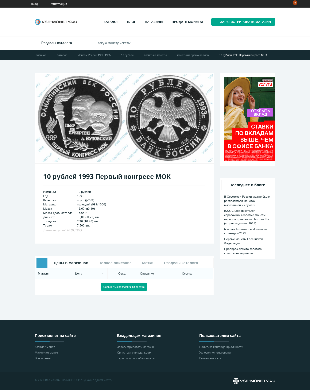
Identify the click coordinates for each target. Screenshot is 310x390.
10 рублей (127, 55)
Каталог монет (45, 346)
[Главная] (16, 4)
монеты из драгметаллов (193, 55)
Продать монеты (187, 22)
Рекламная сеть (210, 358)
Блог (131, 22)
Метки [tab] (148, 263)
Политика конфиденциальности (221, 346)
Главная (41, 55)
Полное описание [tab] (115, 263)
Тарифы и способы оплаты (136, 358)
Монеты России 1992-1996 (94, 55)
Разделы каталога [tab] (181, 263)
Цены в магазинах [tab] (71, 263)
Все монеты (43, 358)
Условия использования (215, 352)
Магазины (153, 22)
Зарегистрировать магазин (135, 346)
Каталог (111, 22)
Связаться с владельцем (134, 352)
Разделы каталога (56, 43)
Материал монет (46, 352)
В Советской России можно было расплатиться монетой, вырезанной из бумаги (247, 201)
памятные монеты (155, 55)
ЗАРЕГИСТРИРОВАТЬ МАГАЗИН (245, 22)
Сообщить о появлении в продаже (124, 286)
